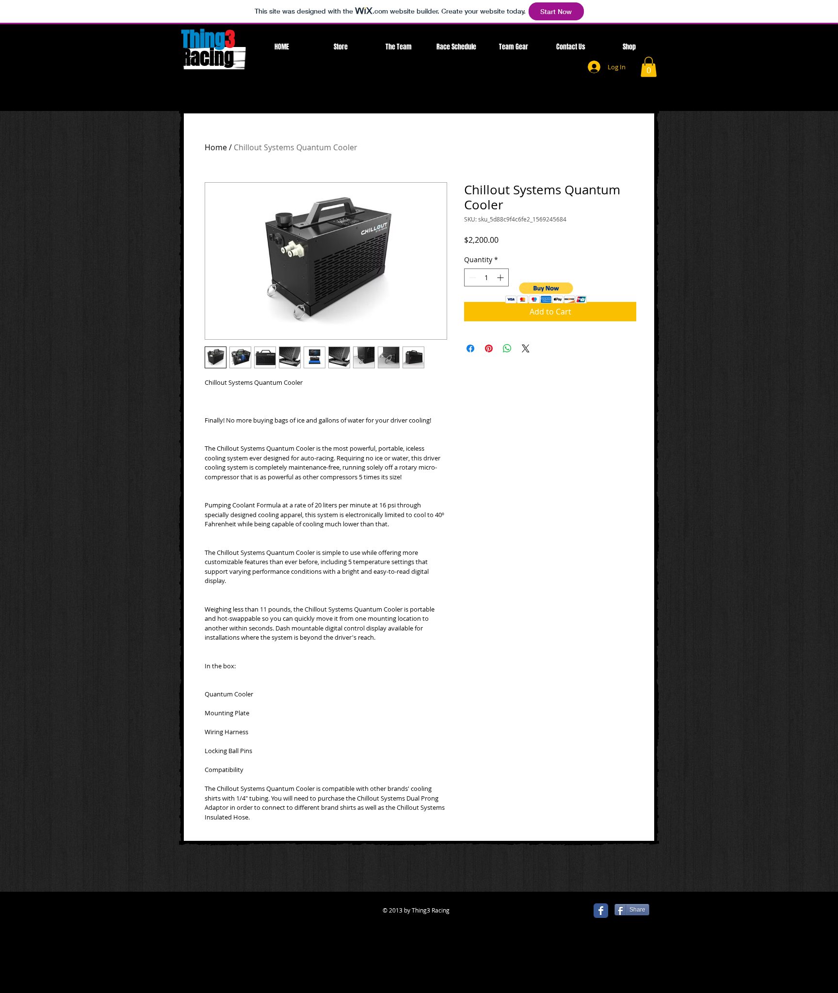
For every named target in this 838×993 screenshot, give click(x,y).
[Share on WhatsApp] (507, 348)
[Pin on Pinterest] (489, 348)
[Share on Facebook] (470, 348)
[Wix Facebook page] (601, 910)
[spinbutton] (486, 277)
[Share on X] (526, 348)
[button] (648, 67)
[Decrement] (472, 277)
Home (216, 147)
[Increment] (501, 277)
